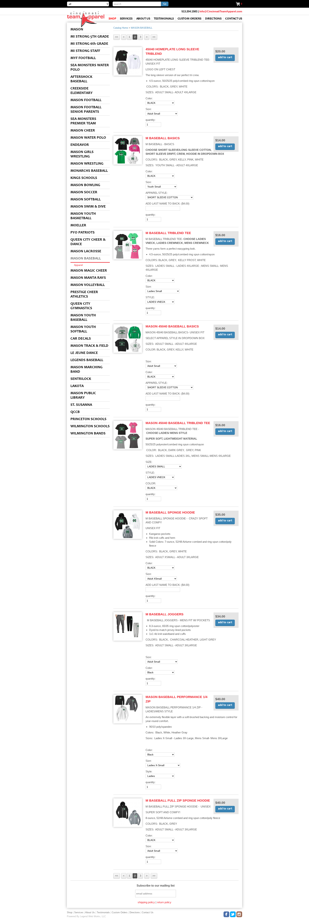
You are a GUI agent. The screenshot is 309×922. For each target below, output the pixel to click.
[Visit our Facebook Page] (226, 913)
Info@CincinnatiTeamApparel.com (220, 11)
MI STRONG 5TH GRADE (89, 37)
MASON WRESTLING (86, 164)
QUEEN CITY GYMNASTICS (81, 306)
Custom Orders (189, 18)
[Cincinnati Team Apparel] (85, 27)
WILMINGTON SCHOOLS (90, 426)
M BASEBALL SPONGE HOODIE (170, 512)
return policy (164, 902)
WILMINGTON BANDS (88, 434)
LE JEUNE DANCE (84, 353)
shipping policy (146, 902)
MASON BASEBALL (85, 259)
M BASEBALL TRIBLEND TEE (168, 233)
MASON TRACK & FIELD (89, 346)
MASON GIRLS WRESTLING (82, 154)
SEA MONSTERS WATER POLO (89, 68)
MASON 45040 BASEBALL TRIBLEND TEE (178, 423)
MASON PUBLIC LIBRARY (83, 395)
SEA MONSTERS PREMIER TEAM (83, 121)
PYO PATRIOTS (82, 233)
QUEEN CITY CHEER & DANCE (88, 242)
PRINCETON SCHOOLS (88, 419)
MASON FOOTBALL (85, 100)
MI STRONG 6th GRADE (89, 44)
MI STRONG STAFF (85, 51)
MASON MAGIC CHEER (88, 271)
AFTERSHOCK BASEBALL (81, 79)
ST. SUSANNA (81, 405)
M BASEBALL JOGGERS (164, 614)
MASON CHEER (82, 131)
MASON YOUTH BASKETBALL (83, 216)
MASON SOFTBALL (85, 199)
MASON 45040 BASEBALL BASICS (172, 326)
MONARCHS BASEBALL (89, 171)
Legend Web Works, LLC (93, 916)
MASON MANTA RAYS (88, 278)
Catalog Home (120, 27)
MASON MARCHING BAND (86, 370)
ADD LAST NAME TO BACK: (167, 203)
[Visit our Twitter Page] (233, 913)
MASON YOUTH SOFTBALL (83, 329)
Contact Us (233, 18)
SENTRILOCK (80, 379)
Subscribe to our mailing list (156, 885)
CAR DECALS (80, 339)
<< (116, 37)
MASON (76, 29)
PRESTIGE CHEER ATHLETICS (84, 294)
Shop (112, 18)
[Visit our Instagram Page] (239, 913)
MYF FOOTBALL (83, 58)
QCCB (75, 412)
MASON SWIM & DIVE (88, 207)
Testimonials (164, 18)
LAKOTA (77, 386)
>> (154, 37)
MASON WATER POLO (88, 138)
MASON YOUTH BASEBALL (83, 318)
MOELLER (78, 225)
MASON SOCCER (83, 192)
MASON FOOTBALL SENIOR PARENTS (85, 110)
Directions (213, 18)
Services (126, 18)
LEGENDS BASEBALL (86, 360)
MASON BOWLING (85, 185)
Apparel (78, 265)
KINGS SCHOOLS (83, 178)
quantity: (150, 119)
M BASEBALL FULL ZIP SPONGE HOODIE (178, 800)
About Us (143, 18)
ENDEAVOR (79, 145)
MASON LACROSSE (85, 251)
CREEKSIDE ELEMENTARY (81, 91)
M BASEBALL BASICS (163, 138)
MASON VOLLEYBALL (87, 285)
